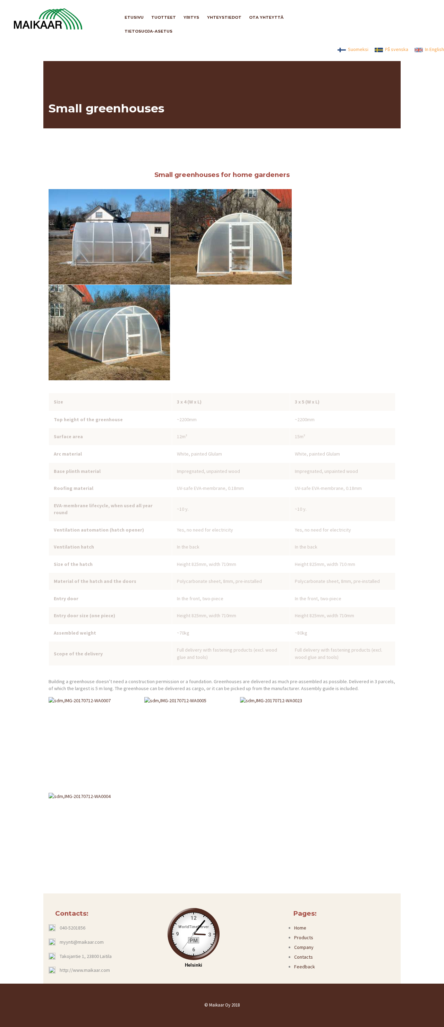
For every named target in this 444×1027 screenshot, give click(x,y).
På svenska (395, 49)
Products (303, 937)
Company (304, 947)
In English (433, 49)
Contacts (303, 957)
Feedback (304, 967)
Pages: (305, 913)
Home (300, 928)
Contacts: (71, 913)
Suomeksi (357, 49)
